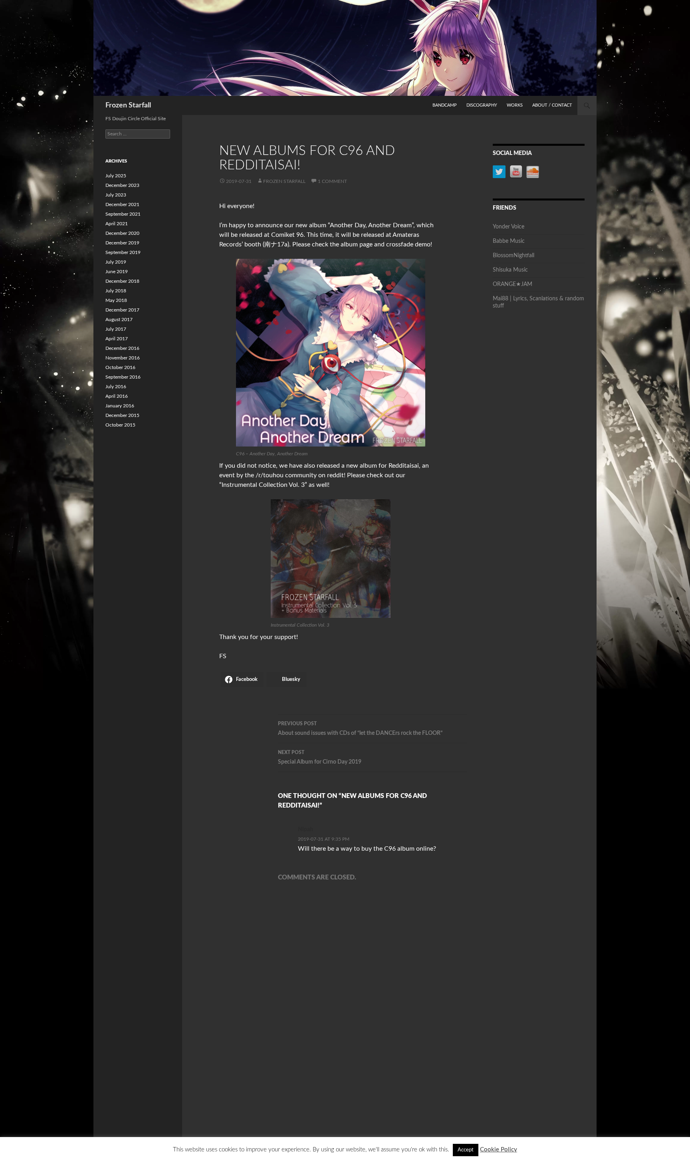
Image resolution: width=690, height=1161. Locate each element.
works (515, 105)
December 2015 (122, 415)
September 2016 (123, 377)
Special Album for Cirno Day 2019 (319, 757)
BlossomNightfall (513, 255)
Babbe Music (509, 241)
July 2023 (115, 195)
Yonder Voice (508, 227)
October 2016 (120, 367)
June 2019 (116, 271)
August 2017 (119, 319)
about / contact (552, 105)
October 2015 (120, 425)
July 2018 (115, 290)
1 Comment (332, 181)
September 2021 (123, 214)
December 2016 (122, 348)
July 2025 (115, 175)
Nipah (305, 829)
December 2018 (122, 281)
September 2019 (123, 252)
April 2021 (116, 223)
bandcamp (444, 105)
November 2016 (122, 357)
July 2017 (115, 329)
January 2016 (119, 405)
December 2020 (122, 233)
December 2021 (122, 204)
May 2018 (116, 300)
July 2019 (115, 262)
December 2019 (122, 242)
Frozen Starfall (128, 105)
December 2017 (122, 310)
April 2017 (116, 338)
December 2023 (122, 185)
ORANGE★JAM (512, 284)
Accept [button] (466, 1150)
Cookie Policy (498, 1150)
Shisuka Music (510, 270)
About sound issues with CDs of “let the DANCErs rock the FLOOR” (360, 728)
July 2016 (115, 386)
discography (481, 105)
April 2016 (116, 396)
